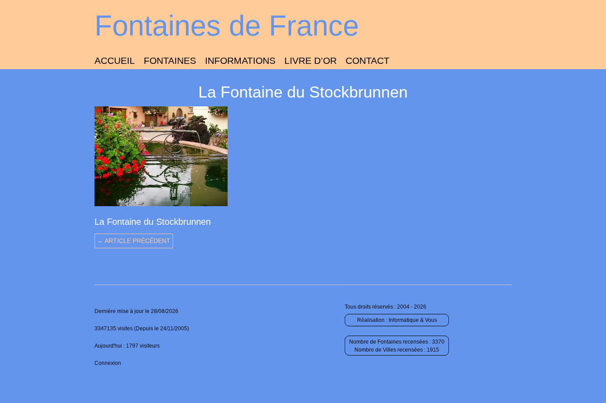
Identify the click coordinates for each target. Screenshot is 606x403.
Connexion (107, 363)
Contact (368, 60)
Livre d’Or (310, 60)
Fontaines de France (226, 25)
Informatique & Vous (413, 320)
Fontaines (170, 60)
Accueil (114, 60)
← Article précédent (133, 240)
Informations (240, 60)
